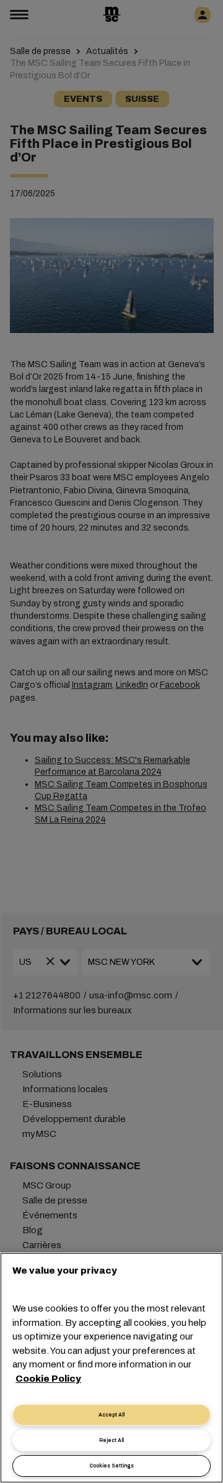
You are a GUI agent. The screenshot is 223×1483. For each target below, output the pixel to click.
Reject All (111, 1440)
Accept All (111, 1415)
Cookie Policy (48, 1379)
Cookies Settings (111, 1466)
